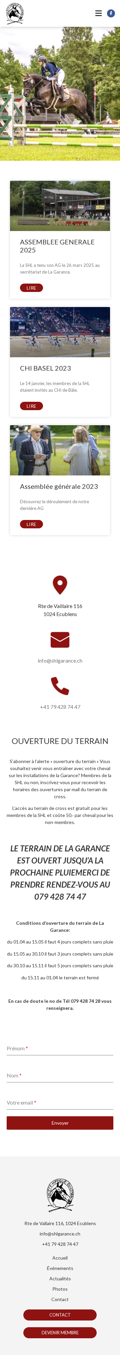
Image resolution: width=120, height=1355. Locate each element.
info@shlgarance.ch (60, 660)
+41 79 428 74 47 (60, 706)
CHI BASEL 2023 (45, 368)
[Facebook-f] (111, 13)
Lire (31, 288)
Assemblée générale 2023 (59, 486)
